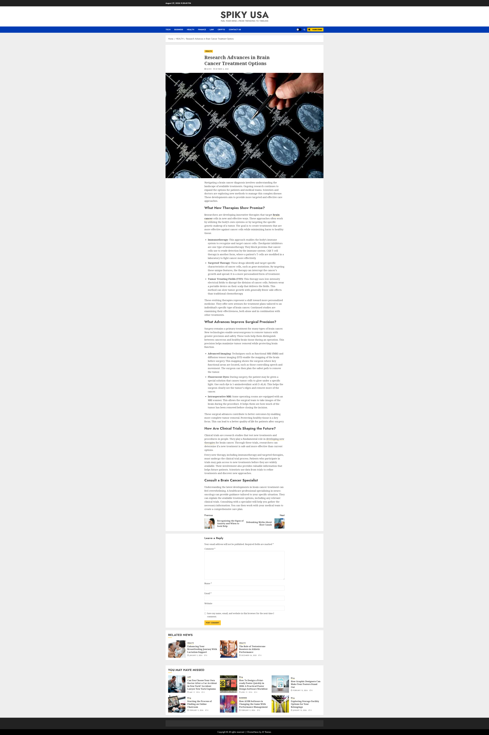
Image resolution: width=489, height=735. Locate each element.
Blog (241, 677)
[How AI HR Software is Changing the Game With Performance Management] (228, 704)
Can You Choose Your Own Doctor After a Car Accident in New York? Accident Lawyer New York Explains (202, 684)
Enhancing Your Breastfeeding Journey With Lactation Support (202, 649)
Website (208, 603)
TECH (168, 29)
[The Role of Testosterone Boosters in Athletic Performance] (228, 649)
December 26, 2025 (248, 656)
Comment (209, 548)
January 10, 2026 (300, 710)
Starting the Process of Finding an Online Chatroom (199, 704)
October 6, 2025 (221, 69)
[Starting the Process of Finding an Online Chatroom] (176, 704)
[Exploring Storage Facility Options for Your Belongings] (280, 704)
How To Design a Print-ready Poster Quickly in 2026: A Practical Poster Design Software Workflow (253, 684)
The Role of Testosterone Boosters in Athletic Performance (252, 649)
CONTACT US (235, 29)
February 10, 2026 (300, 691)
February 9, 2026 (196, 710)
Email (208, 593)
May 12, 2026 (194, 692)
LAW (212, 29)
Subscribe (317, 29)
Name (208, 583)
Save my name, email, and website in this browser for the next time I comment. (240, 615)
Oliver (209, 69)
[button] (304, 29)
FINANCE (202, 29)
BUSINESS (178, 29)
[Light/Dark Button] (299, 29)
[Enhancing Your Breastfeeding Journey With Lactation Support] (176, 649)
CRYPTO (221, 29)
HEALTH (190, 29)
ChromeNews (253, 732)
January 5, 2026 (195, 656)
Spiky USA (244, 14)
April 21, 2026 (246, 692)
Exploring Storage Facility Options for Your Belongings (305, 704)
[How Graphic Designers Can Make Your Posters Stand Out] (280, 684)
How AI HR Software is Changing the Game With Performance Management (253, 704)
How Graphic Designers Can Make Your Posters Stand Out (305, 684)
